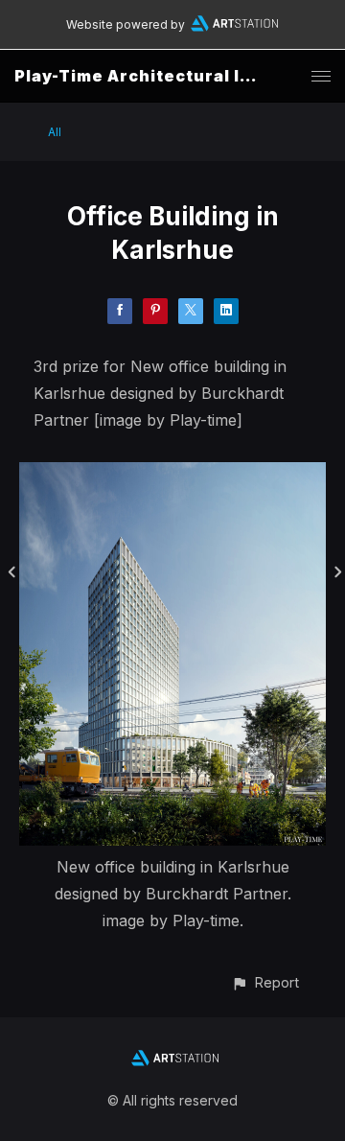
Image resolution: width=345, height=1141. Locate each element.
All (54, 132)
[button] (265, 982)
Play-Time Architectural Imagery (161, 75)
